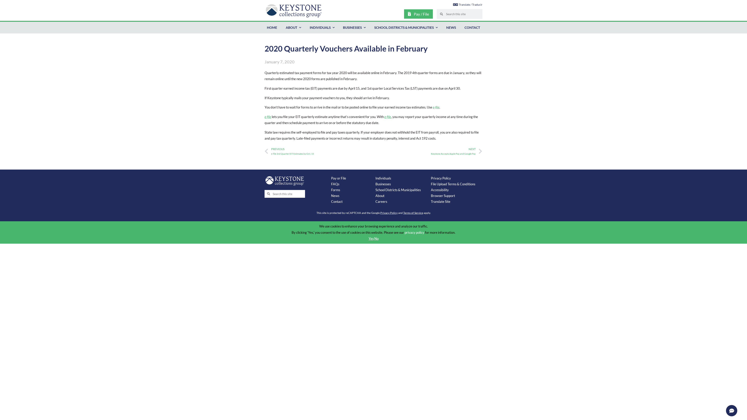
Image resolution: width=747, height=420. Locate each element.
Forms (335, 190)
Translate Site (440, 202)
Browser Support (443, 196)
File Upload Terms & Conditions (453, 184)
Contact (472, 27)
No (376, 238)
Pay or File (338, 178)
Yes (371, 238)
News (451, 27)
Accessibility (440, 190)
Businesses (352, 27)
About (291, 27)
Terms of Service (413, 212)
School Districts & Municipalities (404, 27)
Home (272, 27)
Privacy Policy (441, 178)
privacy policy (414, 232)
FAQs (335, 184)
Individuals (320, 27)
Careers (381, 202)
